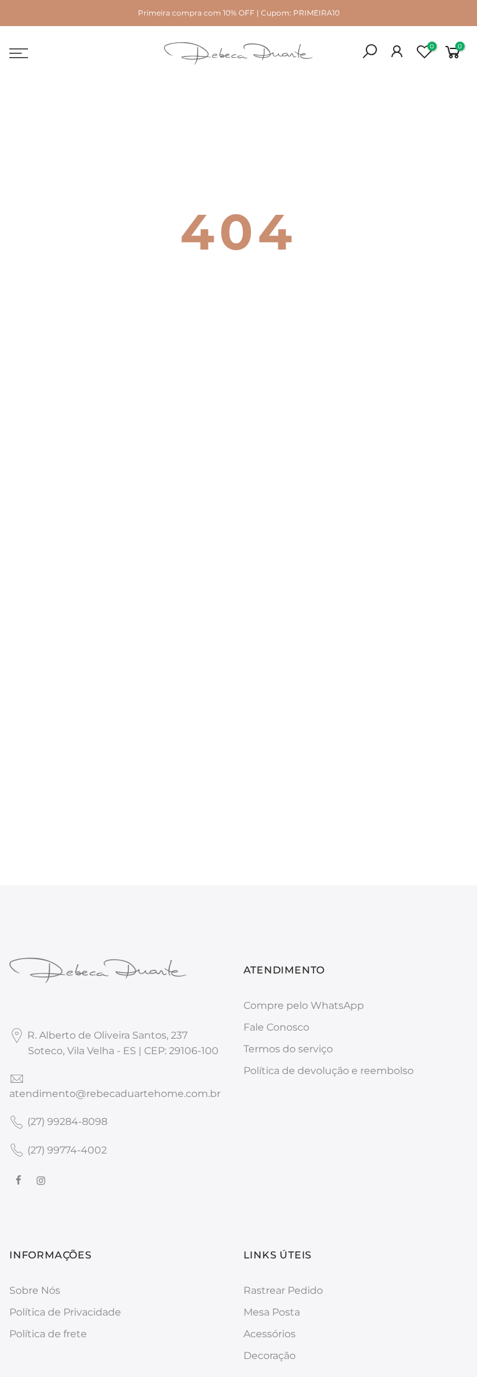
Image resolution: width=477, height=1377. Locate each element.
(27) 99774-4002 (67, 1150)
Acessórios (269, 1334)
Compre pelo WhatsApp (303, 1005)
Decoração (269, 1355)
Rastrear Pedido (283, 1290)
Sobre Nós (34, 1290)
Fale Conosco (276, 1027)
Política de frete (48, 1334)
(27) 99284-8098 (67, 1121)
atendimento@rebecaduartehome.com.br (114, 1093)
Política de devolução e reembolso (328, 1071)
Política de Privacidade (65, 1312)
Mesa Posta (271, 1312)
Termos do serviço (288, 1049)
